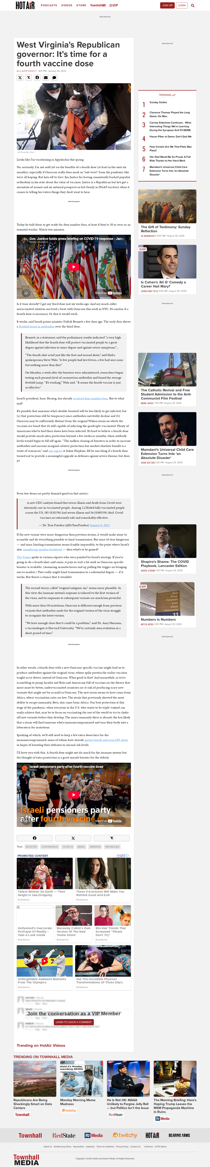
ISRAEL (81, 846)
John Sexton (148, 462)
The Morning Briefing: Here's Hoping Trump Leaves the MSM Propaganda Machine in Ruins (175, 1106)
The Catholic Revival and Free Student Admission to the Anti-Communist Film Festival (166, 394)
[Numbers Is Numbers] (167, 599)
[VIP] (114, 5)
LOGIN (182, 5)
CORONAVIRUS (50, 846)
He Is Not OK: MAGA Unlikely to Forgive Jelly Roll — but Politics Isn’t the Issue (128, 1104)
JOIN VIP (167, 5)
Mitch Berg (147, 624)
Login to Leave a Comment (74, 1022)
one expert (55, 451)
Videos (67, 5)
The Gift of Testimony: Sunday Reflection (165, 229)
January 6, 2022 (100, 525)
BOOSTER (31, 846)
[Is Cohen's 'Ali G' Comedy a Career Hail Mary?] (167, 261)
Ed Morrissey (148, 236)
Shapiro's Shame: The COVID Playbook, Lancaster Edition (165, 564)
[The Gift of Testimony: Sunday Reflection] (167, 206)
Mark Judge (147, 403)
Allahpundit (27, 71)
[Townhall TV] (98, 5)
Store (81, 5)
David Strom (148, 570)
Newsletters (78, 1146)
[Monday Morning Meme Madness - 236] (81, 1079)
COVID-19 (68, 846)
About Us (48, 1146)
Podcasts (49, 5)
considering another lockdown (42, 549)
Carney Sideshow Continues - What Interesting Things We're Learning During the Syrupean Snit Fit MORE (170, 126)
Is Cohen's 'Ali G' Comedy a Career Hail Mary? (163, 284)
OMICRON (95, 846)
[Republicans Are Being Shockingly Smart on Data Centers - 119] (34, 1079)
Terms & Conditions (105, 1146)
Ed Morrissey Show (62, 1146)
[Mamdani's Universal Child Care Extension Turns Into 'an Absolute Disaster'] (167, 428)
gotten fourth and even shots (106, 740)
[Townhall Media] (26, 1159)
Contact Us (135, 1146)
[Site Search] (193, 5)
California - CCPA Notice (155, 1146)
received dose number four (90, 398)
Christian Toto (149, 291)
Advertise (90, 1146)
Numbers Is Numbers (158, 620)
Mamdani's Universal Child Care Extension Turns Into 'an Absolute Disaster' (169, 170)
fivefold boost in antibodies (37, 326)
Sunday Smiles (158, 102)
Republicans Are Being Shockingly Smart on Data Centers (32, 1104)
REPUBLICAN (112, 846)
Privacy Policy (122, 1146)
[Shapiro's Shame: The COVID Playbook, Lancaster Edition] (167, 541)
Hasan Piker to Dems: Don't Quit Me (171, 136)
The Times (24, 557)
